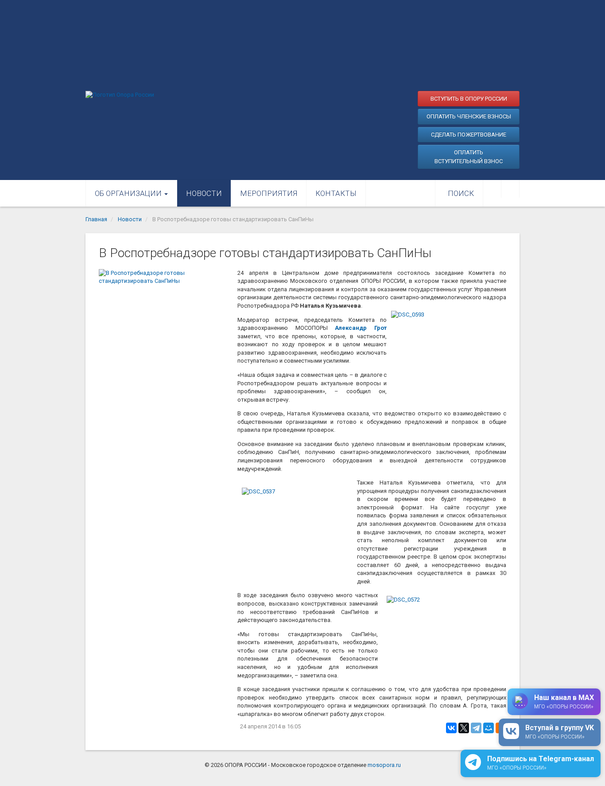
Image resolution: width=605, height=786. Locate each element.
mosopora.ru (384, 765)
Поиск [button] (461, 193)
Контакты (336, 193)
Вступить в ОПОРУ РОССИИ (468, 98)
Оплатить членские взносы (469, 116)
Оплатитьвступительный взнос (468, 156)
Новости (204, 193)
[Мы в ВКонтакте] (492, 189)
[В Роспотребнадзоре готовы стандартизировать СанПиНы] (164, 312)
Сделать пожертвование (468, 134)
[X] (463, 728)
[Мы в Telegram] (510, 189)
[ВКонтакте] (451, 728)
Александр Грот (361, 328)
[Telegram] (476, 728)
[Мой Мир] (488, 728)
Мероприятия (268, 193)
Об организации (129, 193)
